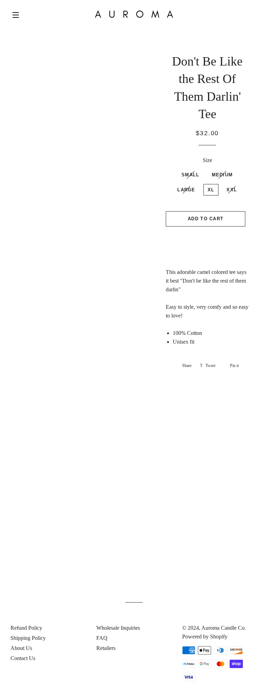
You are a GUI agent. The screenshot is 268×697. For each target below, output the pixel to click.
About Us (21, 648)
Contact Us (22, 658)
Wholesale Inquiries (118, 628)
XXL (231, 189)
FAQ (101, 638)
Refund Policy (26, 628)
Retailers (106, 648)
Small (190, 174)
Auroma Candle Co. (223, 628)
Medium (222, 174)
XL (211, 189)
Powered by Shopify (205, 636)
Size (207, 160)
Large (186, 189)
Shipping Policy (28, 638)
